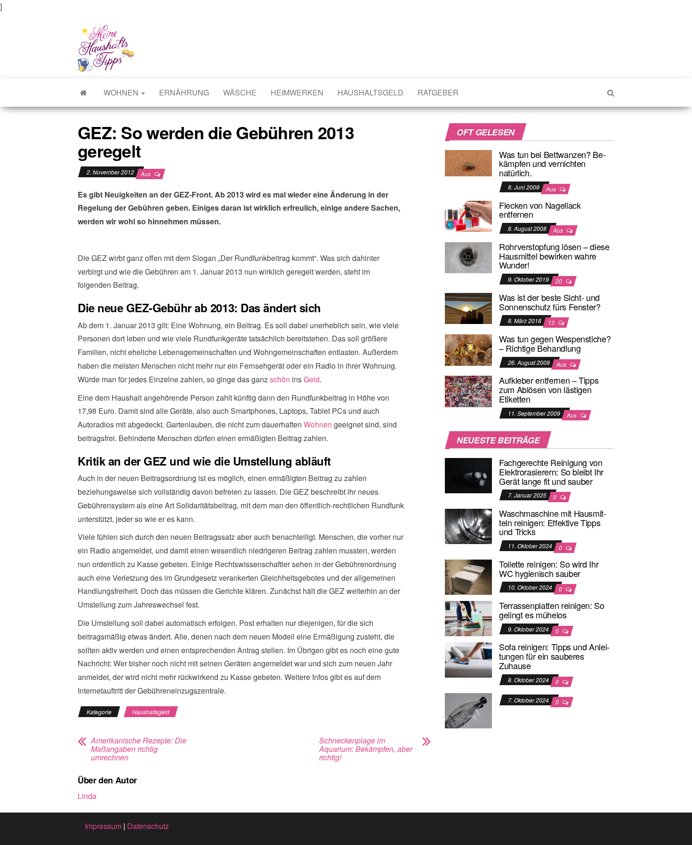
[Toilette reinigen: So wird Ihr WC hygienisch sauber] (468, 576)
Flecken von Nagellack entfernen (539, 210)
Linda (87, 795)
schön (280, 379)
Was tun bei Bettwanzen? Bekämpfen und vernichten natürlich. (552, 163)
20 (559, 281)
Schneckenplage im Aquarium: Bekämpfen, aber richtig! (365, 749)
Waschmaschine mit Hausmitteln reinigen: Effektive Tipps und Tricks (552, 522)
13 (552, 322)
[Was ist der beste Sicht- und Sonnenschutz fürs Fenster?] (468, 307)
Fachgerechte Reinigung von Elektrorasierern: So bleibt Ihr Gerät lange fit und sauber (551, 471)
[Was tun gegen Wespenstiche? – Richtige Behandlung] (468, 348)
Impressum (103, 826)
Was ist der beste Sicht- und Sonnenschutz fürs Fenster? (550, 302)
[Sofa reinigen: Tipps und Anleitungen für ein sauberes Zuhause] (468, 659)
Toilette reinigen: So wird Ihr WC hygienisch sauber (548, 568)
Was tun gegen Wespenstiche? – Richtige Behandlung (555, 343)
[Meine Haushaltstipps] (84, 93)
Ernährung (184, 92)
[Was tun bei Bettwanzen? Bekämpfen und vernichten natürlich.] (468, 162)
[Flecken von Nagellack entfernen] (468, 215)
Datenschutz (148, 826)
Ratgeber (438, 92)
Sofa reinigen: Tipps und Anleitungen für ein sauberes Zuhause (554, 655)
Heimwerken (297, 92)
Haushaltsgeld (370, 92)
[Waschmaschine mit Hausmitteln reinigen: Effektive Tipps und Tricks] (468, 525)
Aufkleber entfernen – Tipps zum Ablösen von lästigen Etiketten (548, 389)
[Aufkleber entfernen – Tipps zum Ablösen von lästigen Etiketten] (468, 390)
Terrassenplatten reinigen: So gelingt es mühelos (551, 610)
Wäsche (240, 92)
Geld (312, 379)
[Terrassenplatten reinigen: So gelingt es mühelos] (468, 617)
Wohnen (122, 92)
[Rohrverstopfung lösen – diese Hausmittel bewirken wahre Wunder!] (468, 256)
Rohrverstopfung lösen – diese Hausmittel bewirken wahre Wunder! (554, 255)
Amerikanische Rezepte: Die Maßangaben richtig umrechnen (138, 749)
